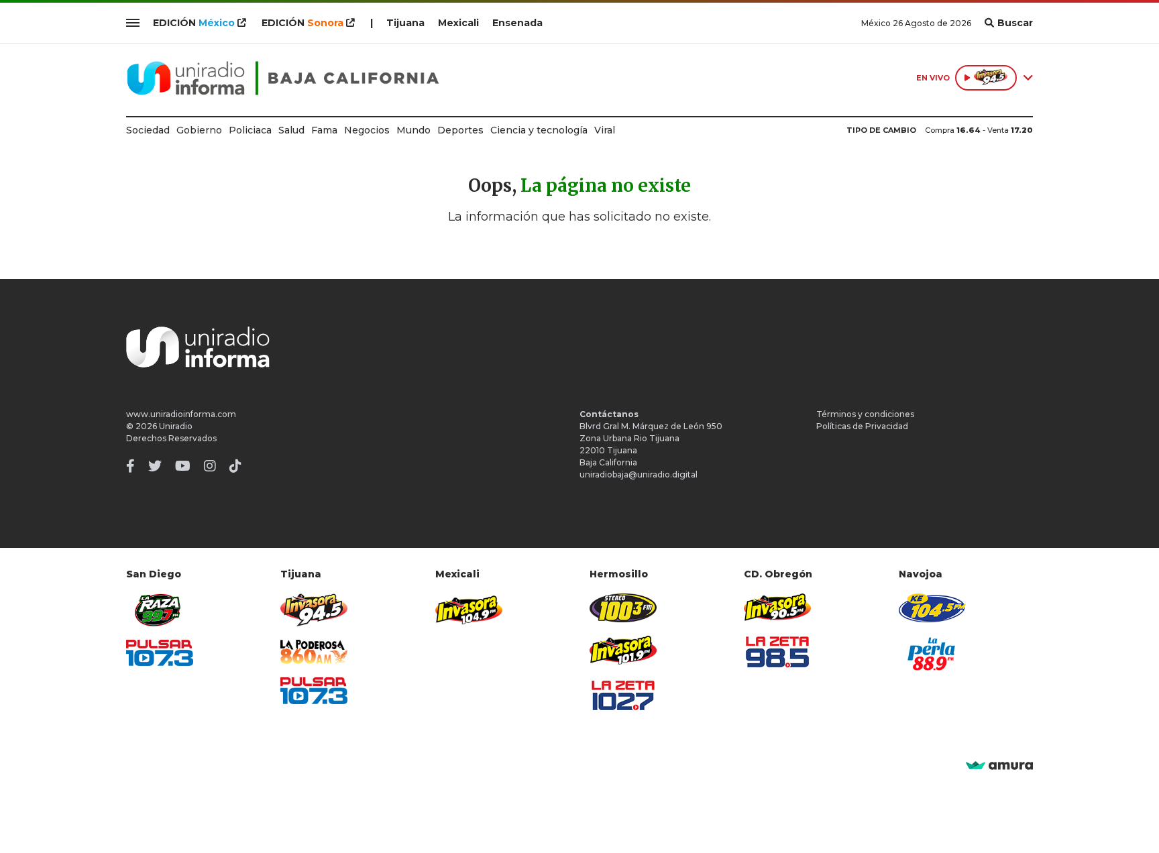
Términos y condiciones (865, 414)
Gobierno (199, 130)
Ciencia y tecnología (539, 130)
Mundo (413, 130)
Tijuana (405, 23)
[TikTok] (235, 466)
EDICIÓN (194, 23)
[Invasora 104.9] (468, 608)
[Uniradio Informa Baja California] (283, 78)
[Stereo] (623, 607)
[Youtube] (182, 466)
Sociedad (148, 130)
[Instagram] (210, 466)
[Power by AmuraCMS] (999, 766)
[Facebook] (130, 466)
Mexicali (458, 23)
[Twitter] (155, 466)
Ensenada (517, 23)
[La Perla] (932, 654)
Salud (291, 130)
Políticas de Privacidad (862, 426)
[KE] (932, 607)
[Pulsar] (159, 653)
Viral (604, 130)
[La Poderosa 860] (313, 652)
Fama (324, 130)
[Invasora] (159, 609)
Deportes (460, 130)
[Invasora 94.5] (313, 609)
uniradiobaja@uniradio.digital (639, 474)
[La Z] (623, 695)
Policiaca (250, 130)
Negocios (367, 130)
